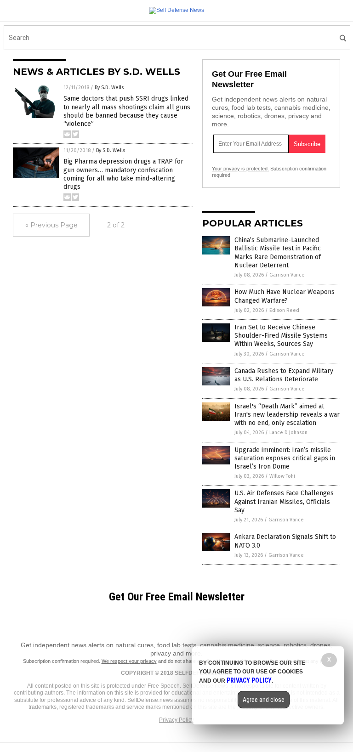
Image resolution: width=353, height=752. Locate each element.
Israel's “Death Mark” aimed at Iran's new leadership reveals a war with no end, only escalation (287, 414)
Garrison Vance (287, 275)
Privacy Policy (176, 720)
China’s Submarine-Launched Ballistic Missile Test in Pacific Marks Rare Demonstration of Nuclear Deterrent (277, 252)
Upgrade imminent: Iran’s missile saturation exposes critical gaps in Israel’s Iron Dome (284, 458)
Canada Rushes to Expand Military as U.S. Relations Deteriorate (283, 375)
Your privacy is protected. (240, 168)
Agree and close (264, 699)
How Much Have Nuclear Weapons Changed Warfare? (284, 296)
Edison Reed (284, 310)
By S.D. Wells (109, 87)
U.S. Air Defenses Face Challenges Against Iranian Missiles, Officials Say (284, 501)
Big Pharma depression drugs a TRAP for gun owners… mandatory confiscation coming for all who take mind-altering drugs (123, 174)
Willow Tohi (282, 476)
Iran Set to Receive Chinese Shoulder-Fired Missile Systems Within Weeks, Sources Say (281, 335)
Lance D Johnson (288, 432)
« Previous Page (51, 225)
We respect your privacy (129, 661)
